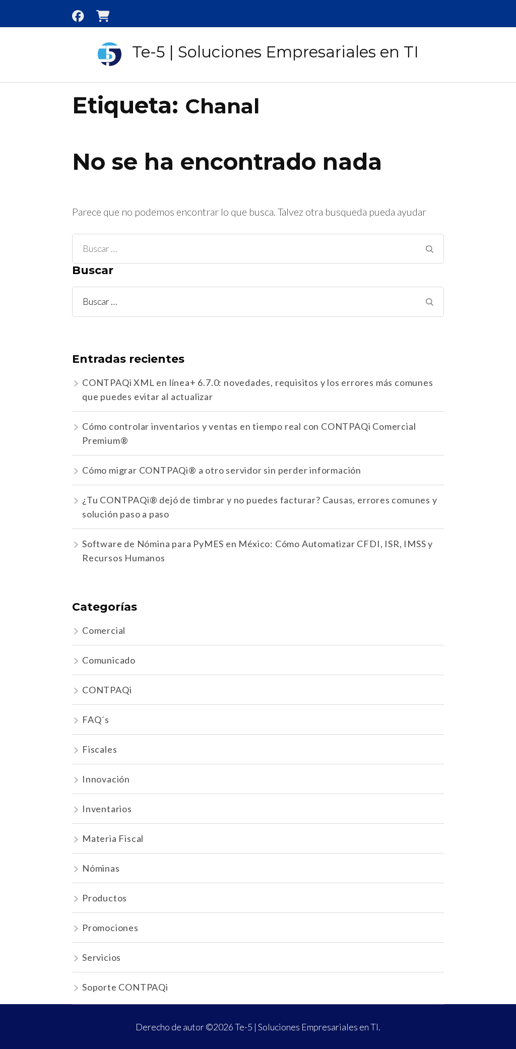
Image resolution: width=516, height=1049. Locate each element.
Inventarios (107, 808)
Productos (104, 897)
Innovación (106, 778)
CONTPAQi (107, 689)
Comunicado (109, 660)
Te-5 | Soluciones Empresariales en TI (275, 51)
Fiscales (99, 749)
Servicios (101, 957)
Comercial (103, 630)
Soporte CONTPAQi (125, 987)
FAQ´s (95, 719)
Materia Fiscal (113, 838)
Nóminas (101, 868)
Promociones (110, 927)
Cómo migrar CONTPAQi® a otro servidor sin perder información (221, 470)
